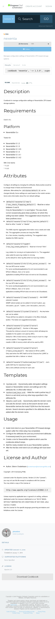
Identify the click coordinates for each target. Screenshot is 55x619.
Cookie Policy (16, 613)
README (7, 82)
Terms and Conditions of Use (26, 611)
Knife (24, 65)
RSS (6, 34)
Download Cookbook (27, 577)
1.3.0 (26, 44)
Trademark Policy (28, 613)
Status (37, 613)
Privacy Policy (41, 611)
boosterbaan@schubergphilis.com (39, 466)
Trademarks (13, 605)
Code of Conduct (11, 611)
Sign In (49, 6)
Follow (29, 49)
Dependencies (16, 83)
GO (46, 19)
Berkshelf (16, 65)
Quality (26, 83)
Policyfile (8, 65)
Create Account (34, 6)
